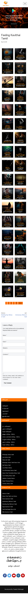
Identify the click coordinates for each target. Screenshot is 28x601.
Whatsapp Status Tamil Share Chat (11, 462)
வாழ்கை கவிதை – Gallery (8, 439)
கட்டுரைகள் (5, 408)
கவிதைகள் (5, 405)
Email (5, 341)
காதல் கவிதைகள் (6, 431)
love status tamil (6, 457)
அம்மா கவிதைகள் (7, 429)
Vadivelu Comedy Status (8, 478)
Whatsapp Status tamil (8, 454)
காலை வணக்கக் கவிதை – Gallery (11, 436)
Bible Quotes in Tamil (7, 512)
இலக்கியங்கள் (6, 416)
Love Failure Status (7, 467)
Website (5, 348)
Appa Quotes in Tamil (7, 506)
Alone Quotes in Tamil (7, 498)
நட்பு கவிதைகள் (6, 426)
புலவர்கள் (4, 413)
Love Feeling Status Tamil (8, 475)
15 (16, 303)
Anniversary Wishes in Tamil (9, 501)
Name (5, 335)
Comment (6, 354)
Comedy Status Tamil (7, 483)
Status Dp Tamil (6, 460)
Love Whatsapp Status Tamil (9, 470)
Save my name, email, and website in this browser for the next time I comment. (13, 377)
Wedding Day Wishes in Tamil (9, 504)
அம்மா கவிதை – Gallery (8, 442)
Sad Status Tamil (6, 465)
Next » (20, 303)
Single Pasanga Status (7, 481)
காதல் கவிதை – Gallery (8, 444)
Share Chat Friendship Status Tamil (11, 473)
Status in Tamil (5, 493)
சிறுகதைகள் (5, 411)
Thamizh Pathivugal (18, 589)
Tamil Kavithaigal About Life (9, 509)
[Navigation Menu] (25, 3)
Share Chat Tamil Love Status (9, 496)
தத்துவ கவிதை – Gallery (8, 434)
